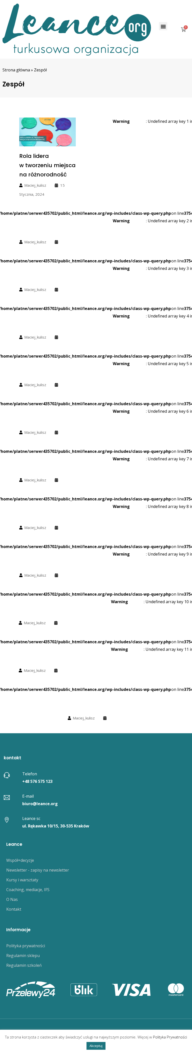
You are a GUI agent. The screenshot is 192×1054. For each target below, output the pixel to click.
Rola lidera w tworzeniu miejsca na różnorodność (47, 165)
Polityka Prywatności (170, 1036)
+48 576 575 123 (37, 781)
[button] (163, 26)
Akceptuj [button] (96, 1045)
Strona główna (16, 70)
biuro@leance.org (40, 803)
